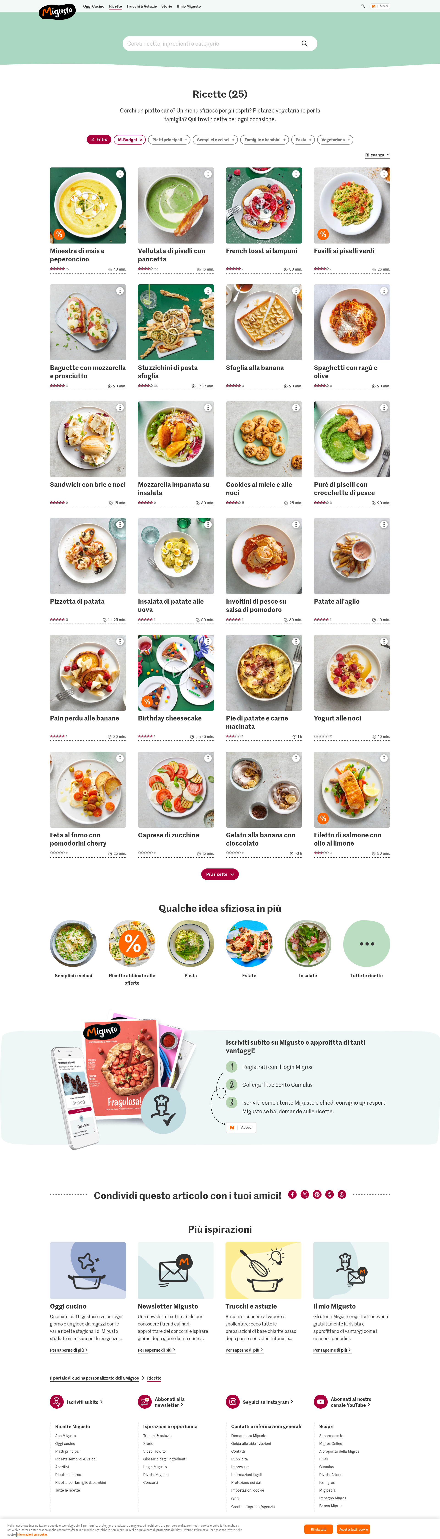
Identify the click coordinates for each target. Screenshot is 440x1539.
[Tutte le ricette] (366, 953)
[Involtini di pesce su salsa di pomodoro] (264, 572)
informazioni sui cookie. (32, 1534)
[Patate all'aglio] (352, 572)
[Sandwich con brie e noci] (88, 455)
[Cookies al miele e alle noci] (264, 455)
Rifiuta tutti (319, 1529)
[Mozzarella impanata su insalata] (176, 455)
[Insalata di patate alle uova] (176, 572)
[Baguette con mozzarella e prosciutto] (88, 338)
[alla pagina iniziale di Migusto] (57, 8)
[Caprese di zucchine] (176, 806)
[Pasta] (190, 953)
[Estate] (249, 953)
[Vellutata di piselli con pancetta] (176, 221)
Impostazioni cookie (247, 1490)
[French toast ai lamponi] (264, 221)
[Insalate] (308, 953)
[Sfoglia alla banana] (264, 338)
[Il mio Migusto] (351, 1297)
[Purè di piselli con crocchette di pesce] (352, 455)
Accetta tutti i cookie (353, 1529)
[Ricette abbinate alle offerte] (132, 953)
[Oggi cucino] (88, 1297)
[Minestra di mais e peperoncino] (88, 221)
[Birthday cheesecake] (176, 689)
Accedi (384, 6)
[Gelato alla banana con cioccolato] (264, 806)
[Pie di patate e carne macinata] (264, 689)
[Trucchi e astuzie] (263, 1297)
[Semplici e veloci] (73, 953)
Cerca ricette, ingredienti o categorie (220, 43)
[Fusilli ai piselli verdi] (352, 221)
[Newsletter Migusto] (176, 1297)
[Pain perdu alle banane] (88, 689)
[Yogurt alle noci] (352, 689)
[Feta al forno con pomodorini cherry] (88, 806)
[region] (220, 1529)
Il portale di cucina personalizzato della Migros (94, 1378)
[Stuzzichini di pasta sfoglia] (176, 338)
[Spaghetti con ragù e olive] (352, 338)
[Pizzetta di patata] (88, 572)
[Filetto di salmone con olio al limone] (352, 806)
